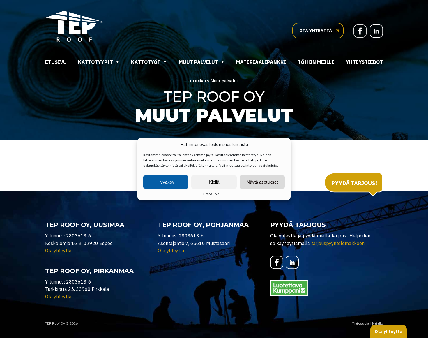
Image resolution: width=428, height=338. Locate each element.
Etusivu (56, 62)
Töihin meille (316, 62)
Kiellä (214, 181)
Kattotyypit (95, 62)
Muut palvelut (198, 62)
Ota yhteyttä (58, 251)
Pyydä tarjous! (354, 182)
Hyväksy (165, 181)
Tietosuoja (211, 194)
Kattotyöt (145, 62)
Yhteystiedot (364, 62)
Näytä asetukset (262, 181)
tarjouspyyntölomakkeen (338, 243)
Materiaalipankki (261, 62)
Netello (377, 323)
